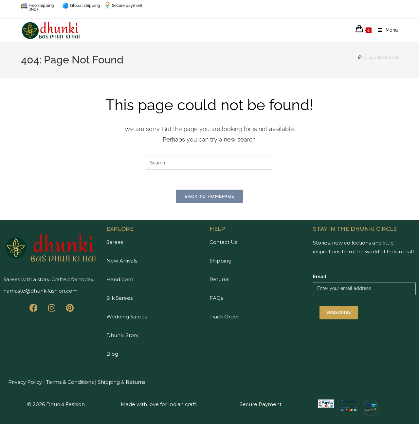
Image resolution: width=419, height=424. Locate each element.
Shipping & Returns (121, 382)
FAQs (216, 298)
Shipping (220, 261)
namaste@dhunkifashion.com (40, 291)
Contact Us (223, 242)
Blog (112, 354)
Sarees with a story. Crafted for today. (48, 279)
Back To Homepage (210, 196)
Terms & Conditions (69, 382)
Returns (219, 279)
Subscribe (338, 312)
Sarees (114, 242)
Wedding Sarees (126, 317)
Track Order (224, 317)
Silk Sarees (119, 298)
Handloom (119, 279)
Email (321, 277)
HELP (217, 229)
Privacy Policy (25, 382)
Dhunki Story (122, 335)
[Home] (360, 57)
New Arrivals (121, 261)
